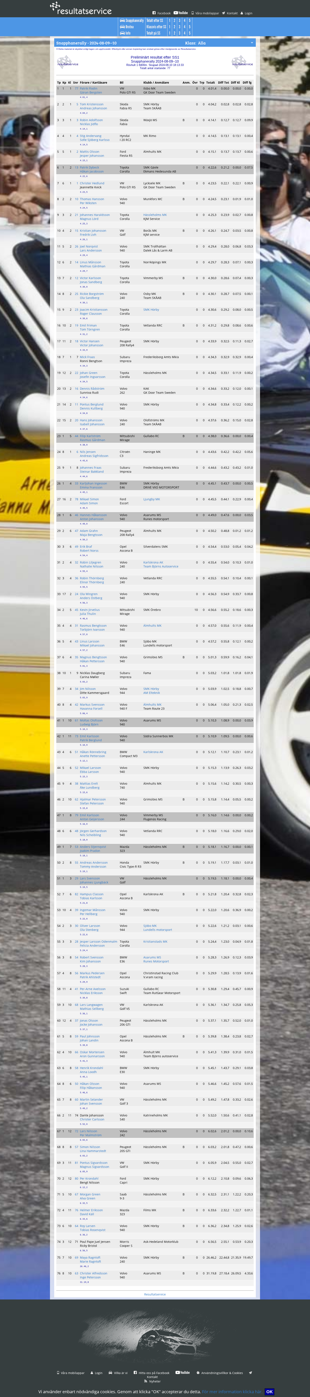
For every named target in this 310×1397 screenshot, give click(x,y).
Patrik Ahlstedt (90, 977)
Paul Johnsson (90, 1036)
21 (76, 215)
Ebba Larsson (89, 772)
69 (76, 1257)
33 (76, 483)
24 (76, 594)
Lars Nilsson (88, 1131)
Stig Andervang (90, 136)
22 (76, 373)
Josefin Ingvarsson (92, 377)
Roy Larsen (87, 1226)
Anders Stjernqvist (93, 847)
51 (76, 752)
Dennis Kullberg (91, 408)
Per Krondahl (89, 1178)
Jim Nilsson (88, 689)
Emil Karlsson (89, 736)
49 (76, 547)
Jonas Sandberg (91, 282)
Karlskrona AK (153, 562)
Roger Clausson (91, 314)
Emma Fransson (91, 487)
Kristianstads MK (155, 941)
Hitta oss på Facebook (153, 1373)
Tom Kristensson (92, 104)
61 (76, 720)
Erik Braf (86, 547)
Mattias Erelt (89, 783)
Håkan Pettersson (92, 661)
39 (76, 910)
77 (76, 88)
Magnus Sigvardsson (94, 1167)
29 (76, 878)
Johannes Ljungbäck (94, 882)
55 (76, 862)
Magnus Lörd (89, 219)
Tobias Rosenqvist (92, 1230)
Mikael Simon (89, 499)
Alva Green (87, 1198)
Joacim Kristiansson (94, 310)
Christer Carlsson (92, 1119)
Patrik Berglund (91, 740)
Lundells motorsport (157, 930)
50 (76, 1084)
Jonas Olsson (89, 1020)
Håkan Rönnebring (93, 752)
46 (76, 515)
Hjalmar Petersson (93, 799)
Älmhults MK (152, 626)
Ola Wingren (89, 594)
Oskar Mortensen (92, 1052)
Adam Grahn (89, 531)
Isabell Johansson (92, 424)
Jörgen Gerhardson (93, 831)
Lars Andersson (91, 250)
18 (76, 341)
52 (76, 768)
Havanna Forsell (91, 709)
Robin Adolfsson (91, 120)
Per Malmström (91, 1135)
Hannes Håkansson (93, 515)
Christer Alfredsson (93, 1273)
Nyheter (154, 1381)
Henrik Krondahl (91, 1068)
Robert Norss (89, 551)
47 (76, 531)
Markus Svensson (92, 705)
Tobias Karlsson (91, 898)
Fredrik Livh (88, 235)
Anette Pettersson (92, 756)
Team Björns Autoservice (160, 566)
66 (76, 1052)
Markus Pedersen (92, 973)
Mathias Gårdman (92, 266)
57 (76, 1147)
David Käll (87, 1214)
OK (269, 1391)
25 (76, 294)
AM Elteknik (151, 693)
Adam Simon (89, 503)
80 (76, 1178)
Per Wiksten (88, 203)
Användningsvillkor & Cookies (222, 1373)
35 (76, 657)
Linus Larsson (89, 641)
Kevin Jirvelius (90, 610)
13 (76, 167)
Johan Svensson (91, 1103)
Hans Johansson (91, 420)
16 (76, 389)
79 (76, 815)
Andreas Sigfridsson (94, 456)
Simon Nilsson (90, 1147)
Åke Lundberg (90, 787)
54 (76, 957)
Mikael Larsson (90, 768)
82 (76, 894)
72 (76, 1131)
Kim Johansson (90, 961)
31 (76, 626)
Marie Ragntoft (90, 1261)
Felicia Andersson (92, 945)
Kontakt (232, 13)
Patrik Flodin (88, 88)
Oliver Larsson (90, 926)
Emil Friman (88, 325)
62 (76, 799)
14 (76, 262)
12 (76, 278)
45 (76, 610)
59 (76, 1036)
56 (76, 973)
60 (76, 1099)
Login (248, 13)
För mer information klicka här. (232, 1391)
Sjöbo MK (150, 926)
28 (76, 941)
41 (76, 989)
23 (76, 310)
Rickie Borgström (92, 294)
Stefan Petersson (92, 803)
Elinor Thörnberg (92, 582)
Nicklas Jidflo (89, 124)
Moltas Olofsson (91, 720)
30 (76, 926)
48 (76, 831)
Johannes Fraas (90, 468)
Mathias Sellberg (92, 1009)
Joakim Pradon (90, 851)
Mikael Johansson (92, 645)
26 (76, 246)
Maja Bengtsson (91, 535)
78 (76, 499)
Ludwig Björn (89, 724)
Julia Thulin (88, 614)
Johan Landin (89, 1040)
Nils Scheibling (90, 835)
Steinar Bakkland (92, 472)
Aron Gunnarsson (92, 1056)
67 (76, 1194)
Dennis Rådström (92, 389)
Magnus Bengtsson (93, 657)
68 (76, 1005)
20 (76, 420)
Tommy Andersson (93, 866)
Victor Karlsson (90, 278)
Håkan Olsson (89, 1084)
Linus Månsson (90, 262)
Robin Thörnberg (92, 578)
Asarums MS (152, 957)
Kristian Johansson (93, 231)
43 (76, 641)
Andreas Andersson (94, 862)
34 (76, 689)
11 (76, 404)
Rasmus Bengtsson (93, 626)
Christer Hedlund (92, 183)
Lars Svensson (90, 878)
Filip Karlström (90, 436)
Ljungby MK (151, 499)
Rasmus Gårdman (92, 440)
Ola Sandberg (89, 298)
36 (76, 578)
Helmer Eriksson (91, 1210)
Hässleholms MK (155, 215)
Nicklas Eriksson (91, 993)
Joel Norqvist (89, 246)
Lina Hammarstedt (93, 1151)
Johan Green (88, 373)
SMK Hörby (151, 310)
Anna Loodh (88, 1072)
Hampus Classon (92, 894)
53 (76, 847)
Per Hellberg (88, 914)
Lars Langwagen (91, 1005)
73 (76, 736)
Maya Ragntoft (90, 1257)
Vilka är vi (120, 1373)
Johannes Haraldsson (95, 215)
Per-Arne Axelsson (93, 989)
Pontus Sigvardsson (94, 1163)
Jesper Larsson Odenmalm (98, 941)
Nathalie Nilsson (91, 566)
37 (76, 1020)
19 (76, 325)
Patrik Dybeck (89, 167)
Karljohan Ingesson (93, 483)
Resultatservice (155, 1294)
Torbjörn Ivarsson (92, 630)
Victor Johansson (91, 345)
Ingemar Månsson (92, 910)
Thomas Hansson (92, 199)
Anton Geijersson (92, 819)
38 (76, 783)
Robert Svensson (92, 957)
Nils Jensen (88, 452)
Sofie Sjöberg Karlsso (94, 140)
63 (76, 1273)
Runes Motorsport (156, 961)
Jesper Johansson (92, 156)
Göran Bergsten (91, 92)
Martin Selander (91, 1099)
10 (76, 199)
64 (76, 1226)
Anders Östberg (91, 598)
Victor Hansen (90, 341)
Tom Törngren (90, 329)
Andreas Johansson (93, 108)
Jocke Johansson (91, 1024)
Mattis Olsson (89, 152)
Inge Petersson (90, 1277)
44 (76, 436)
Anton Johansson (92, 519)
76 (76, 1210)
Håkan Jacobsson (92, 171)
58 (76, 1068)
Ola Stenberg (89, 930)
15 (76, 231)
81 (76, 1163)
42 (76, 705)
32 (76, 562)
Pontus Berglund (92, 404)
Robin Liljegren (90, 562)
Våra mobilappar (207, 13)
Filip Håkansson (91, 1088)
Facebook (164, 13)
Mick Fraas (87, 357)
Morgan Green (90, 1194)
